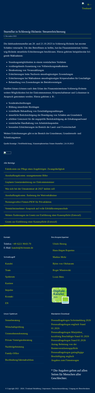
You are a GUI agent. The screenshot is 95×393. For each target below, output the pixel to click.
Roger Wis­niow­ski (62, 270)
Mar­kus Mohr (59, 257)
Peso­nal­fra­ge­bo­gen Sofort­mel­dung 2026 (71, 320)
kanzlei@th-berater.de (22, 247)
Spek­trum (10, 276)
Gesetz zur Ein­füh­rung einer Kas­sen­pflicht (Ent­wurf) (31, 221)
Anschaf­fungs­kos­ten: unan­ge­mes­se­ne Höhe (26, 175)
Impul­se (9, 290)
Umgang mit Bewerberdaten (79, 389)
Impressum (46, 389)
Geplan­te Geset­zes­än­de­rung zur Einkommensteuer (29, 182)
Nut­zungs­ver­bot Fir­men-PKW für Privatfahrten (28, 202)
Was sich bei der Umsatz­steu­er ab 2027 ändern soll (30, 188)
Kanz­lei (9, 263)
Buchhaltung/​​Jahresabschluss (19, 360)
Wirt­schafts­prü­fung (14, 327)
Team (8, 270)
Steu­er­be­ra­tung (12, 320)
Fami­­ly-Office (12, 353)
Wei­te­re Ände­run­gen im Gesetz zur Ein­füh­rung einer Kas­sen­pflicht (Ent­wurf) (43, 215)
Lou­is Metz (58, 277)
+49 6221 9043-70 (21, 243)
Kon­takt (9, 296)
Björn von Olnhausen (63, 263)
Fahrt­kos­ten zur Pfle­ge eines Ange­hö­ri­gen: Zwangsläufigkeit (35, 169)
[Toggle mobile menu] (5, 7)
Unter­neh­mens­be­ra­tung (16, 333)
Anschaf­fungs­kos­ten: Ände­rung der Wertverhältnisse (31, 195)
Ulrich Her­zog (60, 243)
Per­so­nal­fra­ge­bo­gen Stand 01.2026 (68, 340)
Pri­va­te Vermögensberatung (18, 340)
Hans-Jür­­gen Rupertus (63, 250)
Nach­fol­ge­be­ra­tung (14, 346)
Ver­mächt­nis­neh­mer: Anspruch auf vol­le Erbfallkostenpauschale (36, 208)
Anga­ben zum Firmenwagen (65, 360)
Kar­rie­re (9, 283)
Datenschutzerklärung (60, 389)
